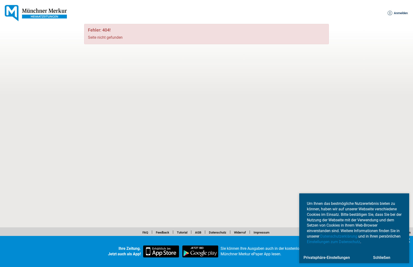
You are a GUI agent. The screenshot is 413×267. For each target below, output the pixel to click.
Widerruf (244, 232)
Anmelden (398, 13)
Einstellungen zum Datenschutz (333, 242)
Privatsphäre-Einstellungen (327, 257)
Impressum (269, 232)
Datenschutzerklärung (338, 236)
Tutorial (178, 232)
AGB (196, 232)
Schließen (381, 257)
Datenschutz (218, 232)
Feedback (155, 232)
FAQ (136, 232)
